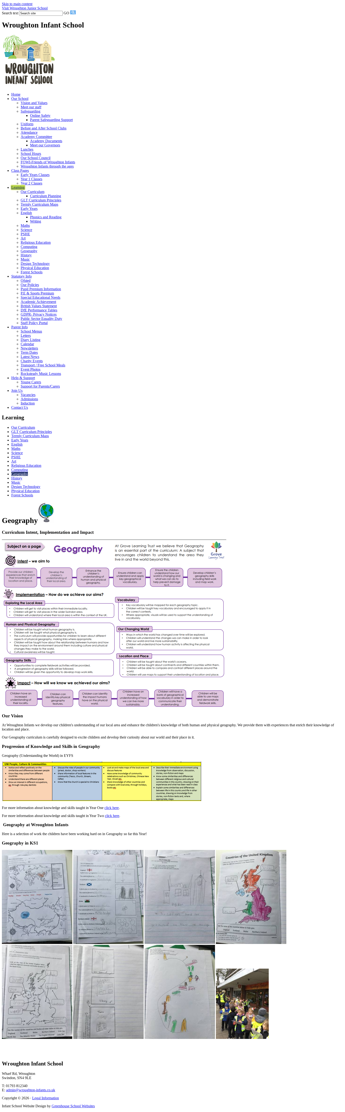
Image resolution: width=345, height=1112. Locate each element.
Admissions (29, 399)
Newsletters (29, 348)
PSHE (25, 234)
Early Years (29, 209)
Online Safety (40, 116)
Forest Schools (31, 272)
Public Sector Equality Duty (41, 319)
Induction (28, 403)
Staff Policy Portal (34, 323)
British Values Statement (39, 306)
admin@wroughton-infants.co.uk (30, 1090)
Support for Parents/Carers (40, 386)
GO (66, 13)
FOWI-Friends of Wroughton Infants (48, 162)
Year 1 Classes (31, 179)
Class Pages (20, 171)
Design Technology (35, 264)
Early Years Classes (35, 175)
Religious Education (36, 242)
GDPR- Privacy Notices (39, 314)
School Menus (31, 331)
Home (15, 94)
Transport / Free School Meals (43, 365)
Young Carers (31, 382)
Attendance (29, 132)
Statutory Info (21, 276)
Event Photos (30, 369)
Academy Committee (36, 137)
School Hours (31, 154)
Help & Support (23, 378)
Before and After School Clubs (43, 128)
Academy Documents (46, 141)
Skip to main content (17, 4)
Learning (18, 187)
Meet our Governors (45, 145)
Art (23, 238)
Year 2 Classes (31, 183)
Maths (25, 226)
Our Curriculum (32, 192)
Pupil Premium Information (41, 289)
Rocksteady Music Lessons (41, 374)
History (26, 255)
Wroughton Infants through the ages (47, 166)
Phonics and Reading (45, 217)
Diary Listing (30, 340)
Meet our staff (31, 107)
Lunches (27, 149)
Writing (35, 221)
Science (26, 230)
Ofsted (26, 281)
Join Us (17, 391)
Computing (29, 247)
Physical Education (35, 268)
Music (25, 259)
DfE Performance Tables (39, 310)
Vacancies (28, 395)
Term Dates (29, 352)
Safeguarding (30, 111)
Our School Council (35, 158)
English (26, 213)
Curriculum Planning (45, 196)
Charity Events (32, 361)
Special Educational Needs (40, 297)
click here (111, 808)
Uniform (27, 124)
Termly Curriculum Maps (39, 204)
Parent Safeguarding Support (51, 120)
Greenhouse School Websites (73, 1106)
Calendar (27, 344)
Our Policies (30, 285)
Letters (26, 336)
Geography (29, 251)
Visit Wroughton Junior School (25, 8)
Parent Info (19, 327)
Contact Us (19, 407)
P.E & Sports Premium (37, 293)
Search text (10, 13)
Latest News (30, 357)
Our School (19, 99)
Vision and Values (34, 103)
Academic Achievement (38, 302)
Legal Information (45, 1098)
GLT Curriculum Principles (41, 200)
